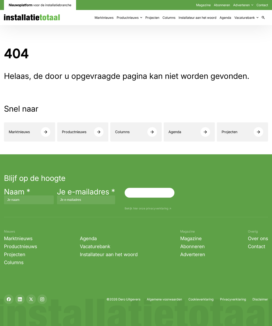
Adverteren (192, 254)
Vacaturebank (244, 18)
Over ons (258, 238)
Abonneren (222, 5)
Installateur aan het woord (197, 18)
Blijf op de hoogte (35, 178)
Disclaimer (260, 299)
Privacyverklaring (233, 299)
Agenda (225, 18)
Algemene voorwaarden (164, 299)
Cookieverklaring (201, 299)
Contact (262, 5)
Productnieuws (128, 18)
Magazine (203, 5)
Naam (17, 191)
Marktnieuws (104, 18)
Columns (168, 18)
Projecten (152, 18)
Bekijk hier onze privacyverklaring (146, 208)
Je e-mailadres (86, 191)
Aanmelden (149, 193)
